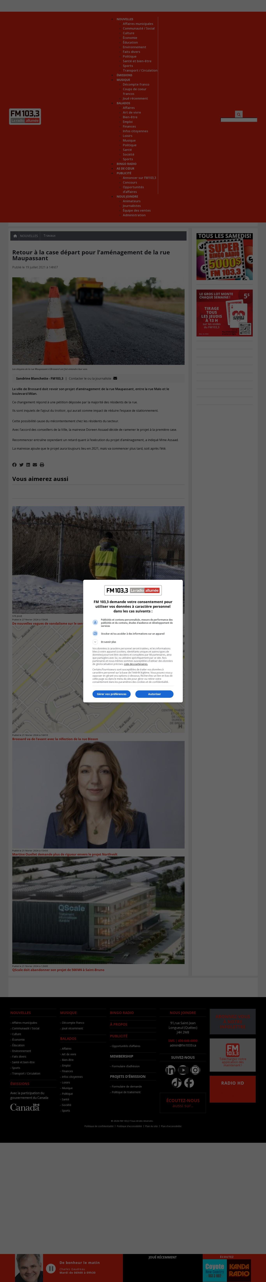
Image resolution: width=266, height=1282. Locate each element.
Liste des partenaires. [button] (136, 664)
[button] (133, 642)
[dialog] (133, 641)
